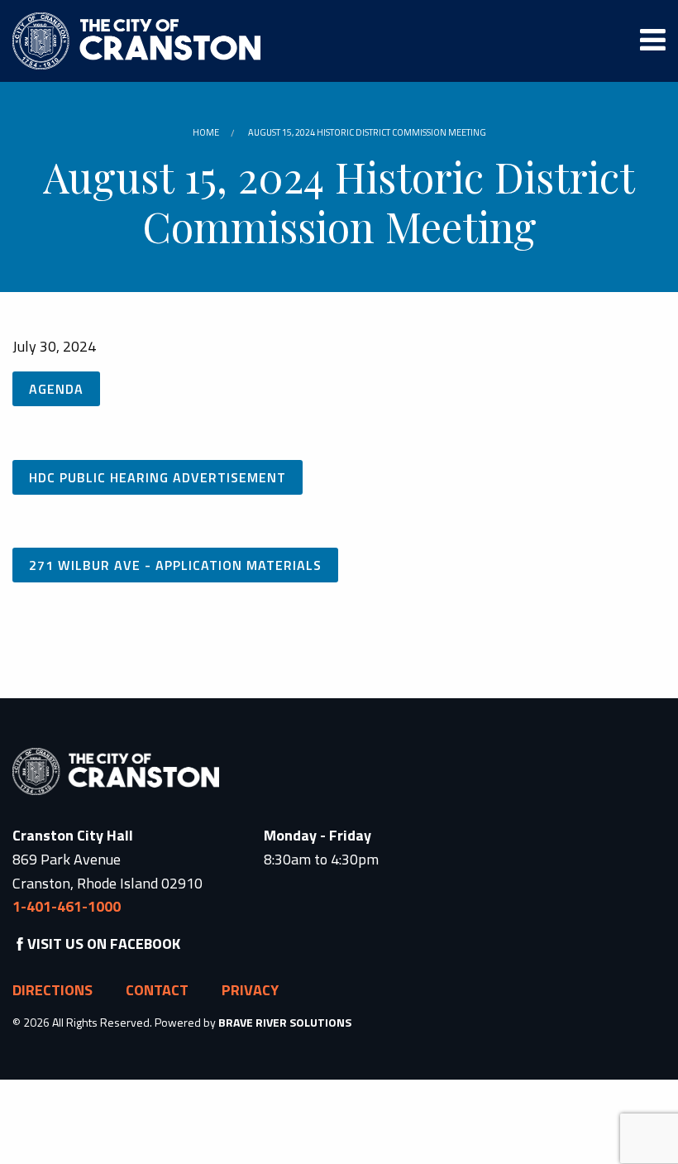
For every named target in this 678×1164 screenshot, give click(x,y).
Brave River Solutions (284, 1022)
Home (206, 132)
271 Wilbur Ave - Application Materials (175, 565)
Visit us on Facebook (103, 943)
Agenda (56, 389)
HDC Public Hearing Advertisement (157, 477)
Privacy (250, 990)
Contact (157, 990)
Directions (52, 990)
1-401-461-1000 (66, 906)
